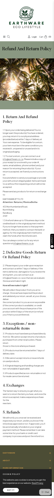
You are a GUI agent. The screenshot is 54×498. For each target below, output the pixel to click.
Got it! (11, 490)
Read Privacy (37, 483)
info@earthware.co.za (13, 159)
